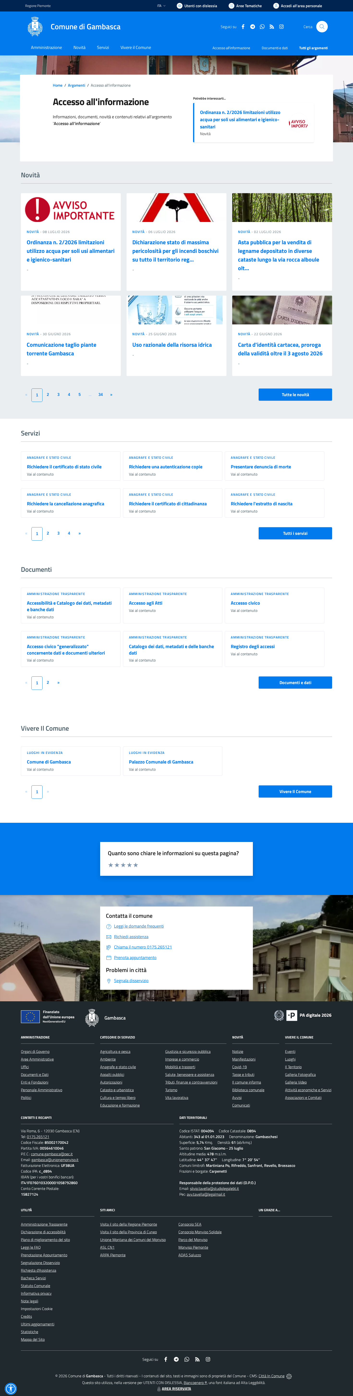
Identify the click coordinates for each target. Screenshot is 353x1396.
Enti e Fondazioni (34, 1082)
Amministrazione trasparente (56, 593)
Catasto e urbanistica (117, 1090)
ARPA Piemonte (113, 1255)
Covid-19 (239, 1067)
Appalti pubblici (112, 1074)
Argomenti (76, 85)
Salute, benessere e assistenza (189, 1074)
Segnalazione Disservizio (40, 1262)
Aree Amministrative (37, 1059)
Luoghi (290, 1059)
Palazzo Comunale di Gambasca (161, 761)
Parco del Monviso (192, 1239)
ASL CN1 (107, 1247)
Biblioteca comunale (248, 1090)
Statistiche (29, 1332)
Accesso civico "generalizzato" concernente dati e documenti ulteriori (66, 649)
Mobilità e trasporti (180, 1067)
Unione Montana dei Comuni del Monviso (133, 1239)
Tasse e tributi (243, 1074)
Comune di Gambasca (49, 761)
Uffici (25, 1067)
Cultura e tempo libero (117, 1097)
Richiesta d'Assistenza (38, 1270)
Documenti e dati (295, 682)
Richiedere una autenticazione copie (165, 466)
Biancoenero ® (195, 1382)
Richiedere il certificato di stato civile (64, 466)
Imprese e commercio (182, 1059)
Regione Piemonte (38, 5)
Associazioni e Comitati (303, 1097)
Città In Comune (272, 1376)
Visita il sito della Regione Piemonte (128, 1224)
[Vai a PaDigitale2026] (303, 1015)
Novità (33, 231)
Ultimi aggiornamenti (37, 1324)
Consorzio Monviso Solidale (200, 1232)
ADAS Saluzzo (189, 1255)
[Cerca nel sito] (322, 26)
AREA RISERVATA (176, 1388)
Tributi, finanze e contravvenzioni (191, 1082)
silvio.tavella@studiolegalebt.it (214, 1188)
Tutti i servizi (295, 533)
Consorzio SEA (189, 1224)
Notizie (237, 1051)
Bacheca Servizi (33, 1278)
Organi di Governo (35, 1051)
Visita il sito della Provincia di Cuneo (128, 1232)
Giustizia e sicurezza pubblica (188, 1051)
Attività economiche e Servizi (308, 1090)
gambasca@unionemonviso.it (55, 1160)
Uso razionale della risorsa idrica (172, 344)
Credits (26, 1316)
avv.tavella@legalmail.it (206, 1194)
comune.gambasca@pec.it (52, 1154)
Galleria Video (296, 1082)
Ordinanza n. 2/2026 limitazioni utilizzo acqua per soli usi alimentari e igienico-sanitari (240, 119)
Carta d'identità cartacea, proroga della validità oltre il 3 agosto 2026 (280, 349)
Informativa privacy (36, 1293)
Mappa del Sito (33, 1339)
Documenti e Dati (35, 1074)
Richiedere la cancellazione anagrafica (65, 503)
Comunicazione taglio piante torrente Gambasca (61, 349)
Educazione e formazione (120, 1105)
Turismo (171, 1090)
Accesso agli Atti (145, 603)
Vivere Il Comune (295, 791)
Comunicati (241, 1105)
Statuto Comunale (35, 1286)
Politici (26, 1097)
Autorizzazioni (111, 1082)
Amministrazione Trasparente (44, 1224)
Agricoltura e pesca (115, 1051)
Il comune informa (246, 1082)
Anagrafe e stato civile (49, 457)
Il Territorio (293, 1067)
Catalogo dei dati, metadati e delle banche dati (171, 649)
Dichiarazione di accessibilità (43, 1232)
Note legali (29, 1301)
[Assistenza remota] (289, 1376)
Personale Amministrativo (41, 1090)
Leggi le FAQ (31, 1247)
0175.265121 (38, 1136)
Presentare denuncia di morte (261, 466)
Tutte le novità (295, 394)
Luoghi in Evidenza (45, 752)
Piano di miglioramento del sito (45, 1239)
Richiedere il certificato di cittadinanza (168, 503)
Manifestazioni (244, 1059)
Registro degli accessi (253, 646)
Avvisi (237, 1097)
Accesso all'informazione (231, 48)
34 (100, 395)
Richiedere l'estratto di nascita (261, 503)
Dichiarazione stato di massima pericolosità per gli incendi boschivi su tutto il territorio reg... (175, 251)
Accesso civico (245, 603)
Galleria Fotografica (300, 1074)
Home (57, 85)
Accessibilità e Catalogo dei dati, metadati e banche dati (69, 606)
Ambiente (108, 1059)
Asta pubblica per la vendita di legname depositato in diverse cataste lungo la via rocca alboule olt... (278, 255)
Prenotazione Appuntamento (44, 1255)
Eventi (290, 1051)
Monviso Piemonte (193, 1247)
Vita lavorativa (176, 1097)
